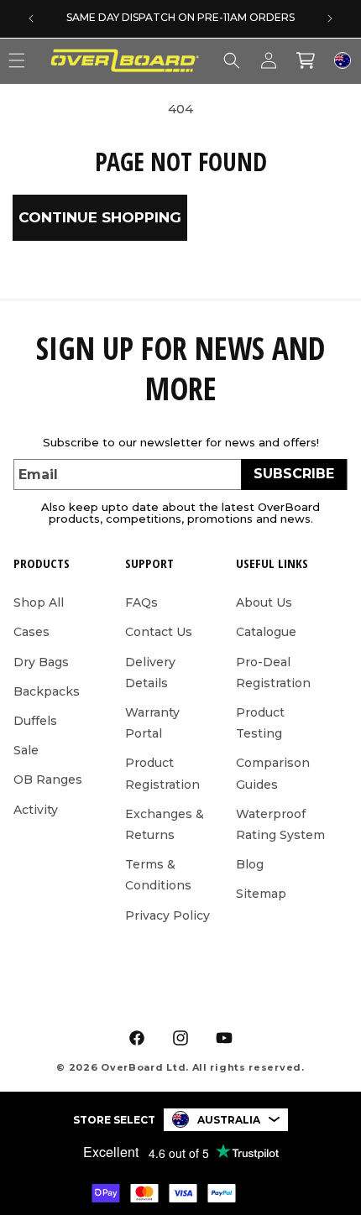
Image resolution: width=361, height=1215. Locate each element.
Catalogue (266, 631)
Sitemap (261, 893)
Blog (250, 864)
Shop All (38, 602)
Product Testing (260, 723)
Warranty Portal (152, 723)
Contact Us (158, 631)
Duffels (35, 720)
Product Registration (162, 773)
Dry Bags (41, 662)
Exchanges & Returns (164, 824)
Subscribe (294, 474)
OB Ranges (47, 779)
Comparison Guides (273, 773)
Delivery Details (150, 672)
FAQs (141, 602)
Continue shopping (99, 217)
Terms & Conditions (158, 875)
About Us (264, 602)
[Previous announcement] (31, 18)
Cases (31, 631)
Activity (35, 809)
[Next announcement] (329, 18)
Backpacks (46, 691)
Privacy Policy (167, 915)
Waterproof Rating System (280, 824)
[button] (231, 60)
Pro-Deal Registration (273, 672)
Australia (228, 1119)
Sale (26, 750)
